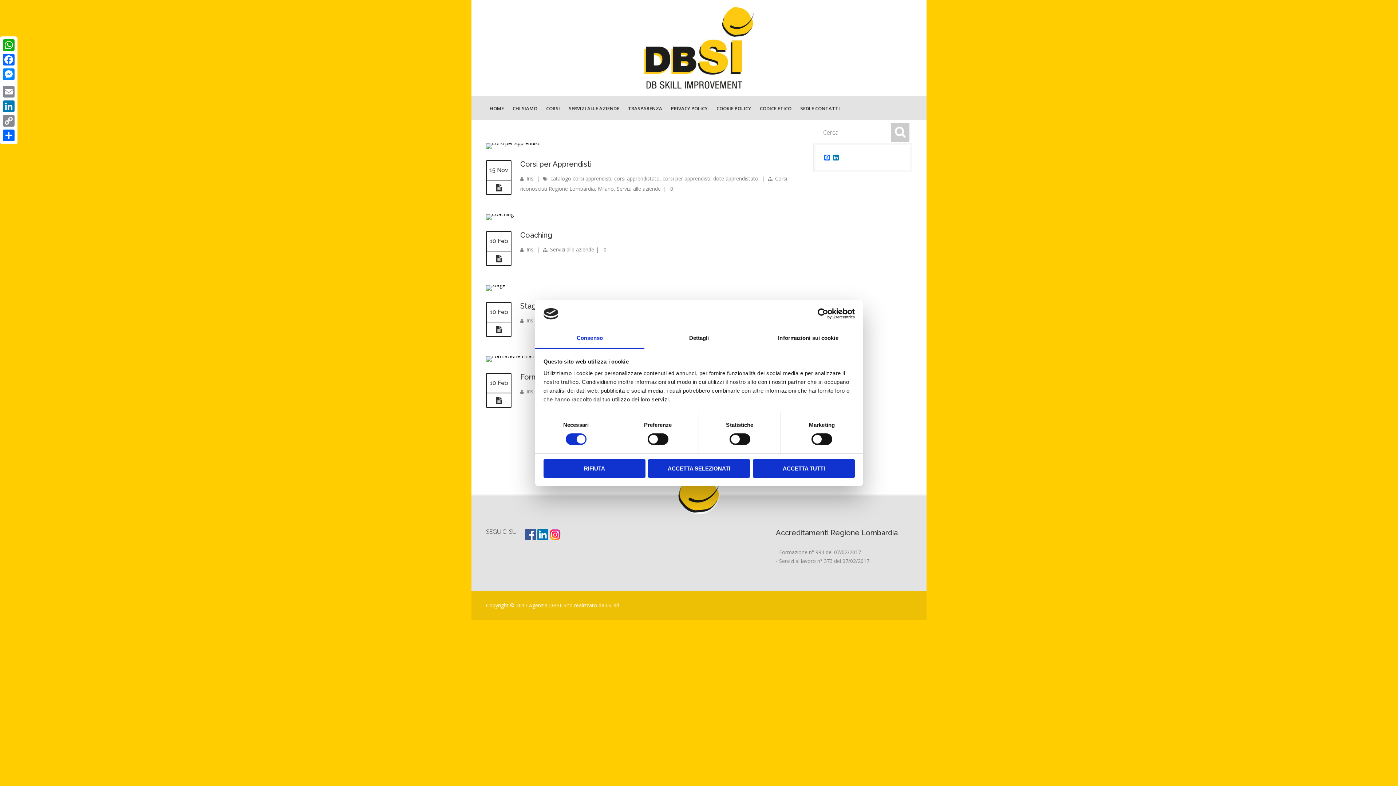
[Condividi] (8, 135)
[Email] (8, 91)
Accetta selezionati (699, 468)
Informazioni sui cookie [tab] (808, 338)
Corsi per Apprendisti (556, 164)
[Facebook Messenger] (8, 74)
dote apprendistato (735, 178)
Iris (529, 178)
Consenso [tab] (590, 338)
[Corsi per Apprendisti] (499, 187)
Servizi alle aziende (639, 188)
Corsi (553, 108)
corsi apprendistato (637, 178)
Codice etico (775, 108)
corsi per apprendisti (686, 178)
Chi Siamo (525, 108)
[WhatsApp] (8, 45)
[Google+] (8, 83)
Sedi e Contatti (820, 108)
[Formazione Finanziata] (516, 356)
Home (497, 108)
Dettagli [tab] (699, 338)
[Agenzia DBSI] (699, 48)
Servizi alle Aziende (594, 108)
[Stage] (495, 285)
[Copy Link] (8, 121)
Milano (606, 188)
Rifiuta (594, 468)
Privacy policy (689, 108)
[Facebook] (8, 59)
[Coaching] (500, 214)
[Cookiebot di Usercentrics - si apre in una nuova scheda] (823, 313)
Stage (530, 306)
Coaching (536, 235)
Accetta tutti (804, 468)
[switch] (658, 439)
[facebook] (531, 538)
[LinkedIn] (8, 106)
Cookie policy (733, 108)
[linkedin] (543, 538)
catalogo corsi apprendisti (580, 178)
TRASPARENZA (645, 108)
